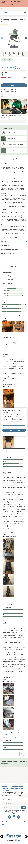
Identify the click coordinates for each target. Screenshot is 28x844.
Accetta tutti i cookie (14, 430)
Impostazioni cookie (14, 427)
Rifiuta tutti (14, 434)
